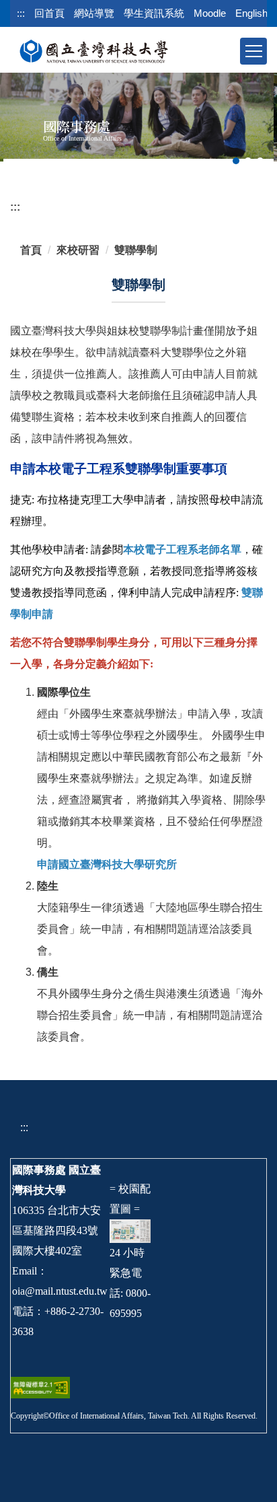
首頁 (31, 250)
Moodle (210, 13)
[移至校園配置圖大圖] (130, 1230)
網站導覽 (94, 13)
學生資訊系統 (154, 13)
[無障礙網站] (40, 1386)
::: (21, 13)
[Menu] (253, 51)
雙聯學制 (135, 250)
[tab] (236, 161)
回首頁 (49, 13)
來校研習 (78, 250)
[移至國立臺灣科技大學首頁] (93, 50)
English (251, 13)
